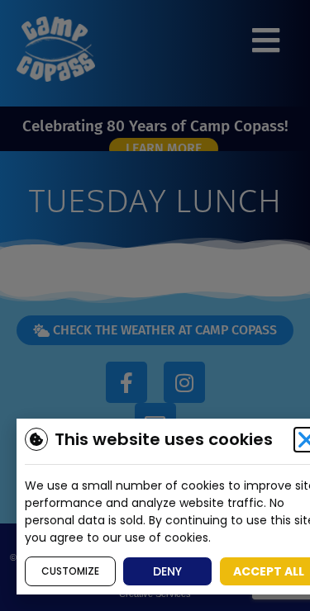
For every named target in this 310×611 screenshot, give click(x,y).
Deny (167, 571)
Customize (70, 571)
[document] (155, 305)
